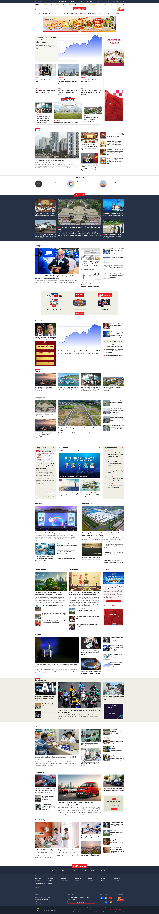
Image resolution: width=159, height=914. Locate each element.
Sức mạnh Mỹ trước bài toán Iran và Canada (45, 80)
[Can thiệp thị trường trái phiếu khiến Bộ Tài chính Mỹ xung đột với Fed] (45, 329)
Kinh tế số (65, 13)
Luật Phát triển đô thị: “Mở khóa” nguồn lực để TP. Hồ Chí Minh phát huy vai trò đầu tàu (45, 389)
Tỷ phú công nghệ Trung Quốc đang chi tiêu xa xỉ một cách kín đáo (116, 639)
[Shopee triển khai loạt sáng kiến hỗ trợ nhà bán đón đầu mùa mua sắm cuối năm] (38, 623)
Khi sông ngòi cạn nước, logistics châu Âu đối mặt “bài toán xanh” (91, 558)
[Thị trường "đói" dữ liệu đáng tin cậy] (56, 518)
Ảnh (36, 890)
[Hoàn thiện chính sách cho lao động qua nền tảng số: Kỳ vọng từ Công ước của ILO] (79, 695)
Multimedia (63, 448)
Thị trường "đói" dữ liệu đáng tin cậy (47, 533)
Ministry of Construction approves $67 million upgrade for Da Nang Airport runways (44, 119)
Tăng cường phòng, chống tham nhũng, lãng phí (89, 80)
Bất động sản (101, 13)
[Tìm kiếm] (39, 9)
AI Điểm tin (79, 177)
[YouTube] (117, 2)
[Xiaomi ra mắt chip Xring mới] (38, 706)
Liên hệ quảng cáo (81, 902)
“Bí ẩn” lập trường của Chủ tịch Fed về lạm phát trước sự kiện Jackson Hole (56, 666)
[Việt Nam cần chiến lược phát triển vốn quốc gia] (106, 326)
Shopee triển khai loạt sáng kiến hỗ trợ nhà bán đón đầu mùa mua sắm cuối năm (54, 621)
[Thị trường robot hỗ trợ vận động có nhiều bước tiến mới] (91, 828)
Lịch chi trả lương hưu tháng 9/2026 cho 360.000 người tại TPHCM (55, 758)
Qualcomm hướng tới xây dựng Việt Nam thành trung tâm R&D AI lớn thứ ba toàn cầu (115, 134)
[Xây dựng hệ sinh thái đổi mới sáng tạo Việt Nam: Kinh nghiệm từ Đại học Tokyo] (113, 688)
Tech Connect (89, 1)
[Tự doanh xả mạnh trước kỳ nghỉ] (106, 260)
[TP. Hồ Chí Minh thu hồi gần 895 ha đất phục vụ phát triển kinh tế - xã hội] (68, 70)
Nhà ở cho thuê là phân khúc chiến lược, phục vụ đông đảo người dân (116, 410)
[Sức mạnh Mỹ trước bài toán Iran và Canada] (45, 70)
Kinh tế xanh (74, 13)
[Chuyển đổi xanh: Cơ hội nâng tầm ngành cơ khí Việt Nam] (38, 608)
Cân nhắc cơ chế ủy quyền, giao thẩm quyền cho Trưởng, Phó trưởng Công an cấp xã (45, 215)
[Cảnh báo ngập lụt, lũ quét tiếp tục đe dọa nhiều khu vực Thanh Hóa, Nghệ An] (113, 226)
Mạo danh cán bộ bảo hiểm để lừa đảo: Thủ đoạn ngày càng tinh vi (116, 748)
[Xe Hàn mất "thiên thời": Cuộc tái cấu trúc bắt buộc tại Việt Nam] (38, 798)
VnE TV (81, 1)
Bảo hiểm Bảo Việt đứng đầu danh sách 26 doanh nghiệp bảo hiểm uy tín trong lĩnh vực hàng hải (116, 334)
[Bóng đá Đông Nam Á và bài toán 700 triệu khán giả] (106, 833)
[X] (111, 2)
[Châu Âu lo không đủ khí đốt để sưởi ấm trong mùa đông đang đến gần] (91, 664)
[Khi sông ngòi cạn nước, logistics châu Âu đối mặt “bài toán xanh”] (92, 549)
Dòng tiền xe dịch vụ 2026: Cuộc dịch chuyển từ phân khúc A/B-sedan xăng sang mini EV (78, 804)
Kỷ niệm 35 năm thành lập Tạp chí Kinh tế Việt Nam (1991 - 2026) (45, 466)
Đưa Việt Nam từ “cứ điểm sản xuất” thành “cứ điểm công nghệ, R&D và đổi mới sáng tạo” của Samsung (89, 168)
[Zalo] (114, 2)
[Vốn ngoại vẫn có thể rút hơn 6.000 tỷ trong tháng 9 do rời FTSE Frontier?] (106, 268)
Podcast (66, 450)
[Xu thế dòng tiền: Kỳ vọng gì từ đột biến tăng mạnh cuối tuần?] (106, 276)
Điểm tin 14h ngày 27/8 (50, 182)
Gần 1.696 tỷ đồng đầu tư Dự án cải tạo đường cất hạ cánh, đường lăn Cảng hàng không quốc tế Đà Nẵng (91, 389)
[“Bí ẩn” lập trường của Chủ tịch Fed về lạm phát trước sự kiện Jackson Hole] (57, 650)
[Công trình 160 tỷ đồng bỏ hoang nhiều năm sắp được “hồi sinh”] (79, 212)
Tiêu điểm (44, 13)
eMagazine (79, 450)
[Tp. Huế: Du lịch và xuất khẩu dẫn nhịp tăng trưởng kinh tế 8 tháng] (68, 379)
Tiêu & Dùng (71, 1)
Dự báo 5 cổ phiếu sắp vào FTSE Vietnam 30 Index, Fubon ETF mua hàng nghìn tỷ (117, 251)
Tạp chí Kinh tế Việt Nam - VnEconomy (115, 909)
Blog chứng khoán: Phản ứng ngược (115, 471)
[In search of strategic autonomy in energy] (68, 110)
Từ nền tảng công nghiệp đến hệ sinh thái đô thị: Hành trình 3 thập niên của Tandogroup (90, 494)
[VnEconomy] (68, 100)
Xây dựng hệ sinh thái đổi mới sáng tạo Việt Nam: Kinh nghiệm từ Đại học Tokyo (113, 698)
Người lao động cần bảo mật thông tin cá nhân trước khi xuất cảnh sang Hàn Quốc (116, 741)
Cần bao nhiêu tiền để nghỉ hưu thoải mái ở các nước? (116, 656)
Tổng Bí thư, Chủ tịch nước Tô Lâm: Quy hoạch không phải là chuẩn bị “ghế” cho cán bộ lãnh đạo (115, 152)
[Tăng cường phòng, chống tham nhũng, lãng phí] (91, 70)
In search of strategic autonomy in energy (66, 122)
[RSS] (110, 902)
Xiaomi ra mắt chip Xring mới (48, 704)
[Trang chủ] (39, 14)
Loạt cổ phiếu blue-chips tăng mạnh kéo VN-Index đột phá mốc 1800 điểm (115, 454)
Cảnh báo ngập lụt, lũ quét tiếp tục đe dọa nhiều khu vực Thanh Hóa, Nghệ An (113, 236)
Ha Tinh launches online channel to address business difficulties (91, 119)
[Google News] (123, 2)
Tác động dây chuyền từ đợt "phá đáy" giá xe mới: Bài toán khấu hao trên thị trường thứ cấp (48, 807)
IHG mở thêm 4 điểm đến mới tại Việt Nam (90, 856)
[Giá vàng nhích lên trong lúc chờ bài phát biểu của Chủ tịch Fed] (80, 47)
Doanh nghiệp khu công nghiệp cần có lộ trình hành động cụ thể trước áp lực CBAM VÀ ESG (102, 534)
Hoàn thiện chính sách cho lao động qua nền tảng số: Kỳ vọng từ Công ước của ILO (79, 711)
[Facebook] (108, 2)
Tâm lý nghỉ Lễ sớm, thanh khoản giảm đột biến (115, 486)
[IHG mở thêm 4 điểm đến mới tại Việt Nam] (91, 847)
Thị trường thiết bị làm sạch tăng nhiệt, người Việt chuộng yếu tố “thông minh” (117, 850)
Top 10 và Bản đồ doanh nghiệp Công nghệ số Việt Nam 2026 (113, 587)
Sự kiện (106, 569)
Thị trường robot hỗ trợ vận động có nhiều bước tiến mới (91, 837)
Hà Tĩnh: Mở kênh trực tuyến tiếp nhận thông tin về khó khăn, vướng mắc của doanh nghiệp (113, 389)
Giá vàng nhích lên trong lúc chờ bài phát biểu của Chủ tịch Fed (46, 40)
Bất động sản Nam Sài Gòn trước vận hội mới (116, 401)
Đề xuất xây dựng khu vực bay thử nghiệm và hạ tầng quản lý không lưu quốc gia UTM (45, 236)
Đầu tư (51, 13)
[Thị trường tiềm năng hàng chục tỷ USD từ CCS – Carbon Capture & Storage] (113, 205)
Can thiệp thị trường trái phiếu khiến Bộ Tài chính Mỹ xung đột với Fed (45, 338)
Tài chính (57, 13)
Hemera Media (56, 909)
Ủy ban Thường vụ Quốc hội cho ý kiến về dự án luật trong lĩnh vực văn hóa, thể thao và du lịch (89, 147)
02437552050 (72, 899)
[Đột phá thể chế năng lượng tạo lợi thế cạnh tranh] (79, 465)
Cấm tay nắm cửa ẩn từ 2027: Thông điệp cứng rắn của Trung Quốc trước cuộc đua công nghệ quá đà (45, 790)
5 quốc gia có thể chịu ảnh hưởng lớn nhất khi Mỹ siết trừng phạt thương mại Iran (91, 92)
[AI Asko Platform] (105, 295)
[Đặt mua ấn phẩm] (120, 9)
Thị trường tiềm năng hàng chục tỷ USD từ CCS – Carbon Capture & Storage (113, 215)
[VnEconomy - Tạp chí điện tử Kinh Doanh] (79, 866)
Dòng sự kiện (41, 448)
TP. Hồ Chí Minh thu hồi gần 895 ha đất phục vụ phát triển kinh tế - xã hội (68, 81)
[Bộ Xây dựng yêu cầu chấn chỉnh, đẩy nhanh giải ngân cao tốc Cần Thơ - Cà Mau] (106, 428)
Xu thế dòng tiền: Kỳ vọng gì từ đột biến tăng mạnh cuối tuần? (117, 275)
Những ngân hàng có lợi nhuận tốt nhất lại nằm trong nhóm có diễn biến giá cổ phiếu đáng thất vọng (90, 284)
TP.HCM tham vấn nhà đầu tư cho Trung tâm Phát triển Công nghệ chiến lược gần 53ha (44, 558)
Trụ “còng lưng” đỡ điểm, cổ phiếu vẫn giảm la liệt (115, 479)
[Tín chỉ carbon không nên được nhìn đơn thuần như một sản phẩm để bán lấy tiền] (51, 581)
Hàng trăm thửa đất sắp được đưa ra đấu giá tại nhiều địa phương (77, 429)
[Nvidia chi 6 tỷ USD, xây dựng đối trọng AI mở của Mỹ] (38, 714)
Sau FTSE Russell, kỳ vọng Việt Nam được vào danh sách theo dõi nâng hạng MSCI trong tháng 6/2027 (91, 263)
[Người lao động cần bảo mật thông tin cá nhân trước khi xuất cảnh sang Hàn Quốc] (106, 740)
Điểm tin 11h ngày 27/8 (82, 182)
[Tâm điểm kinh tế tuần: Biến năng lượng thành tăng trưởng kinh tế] (69, 485)
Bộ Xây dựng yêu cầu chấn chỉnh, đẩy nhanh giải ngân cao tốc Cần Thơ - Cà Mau (117, 428)
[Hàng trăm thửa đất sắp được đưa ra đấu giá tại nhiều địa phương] (79, 413)
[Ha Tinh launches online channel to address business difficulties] (93, 108)
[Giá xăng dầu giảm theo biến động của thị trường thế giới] (72, 627)
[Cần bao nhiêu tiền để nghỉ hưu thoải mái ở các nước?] (106, 657)
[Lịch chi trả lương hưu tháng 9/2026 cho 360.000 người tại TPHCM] (57, 742)
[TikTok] (120, 2)
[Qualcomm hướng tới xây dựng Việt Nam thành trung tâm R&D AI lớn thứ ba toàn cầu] (103, 135)
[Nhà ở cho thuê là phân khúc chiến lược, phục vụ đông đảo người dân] (106, 411)
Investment (39, 114)
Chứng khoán (62, 1)
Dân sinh (116, 13)
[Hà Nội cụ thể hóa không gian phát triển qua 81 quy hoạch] (106, 419)
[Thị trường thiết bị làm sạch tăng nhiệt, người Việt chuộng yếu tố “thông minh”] (106, 850)
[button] (37, 496)
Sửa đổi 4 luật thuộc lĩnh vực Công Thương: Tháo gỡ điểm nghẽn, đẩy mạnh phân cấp (114, 143)
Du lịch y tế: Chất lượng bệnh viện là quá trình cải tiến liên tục (56, 850)
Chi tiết (114, 601)
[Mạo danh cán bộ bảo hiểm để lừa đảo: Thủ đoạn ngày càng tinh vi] (106, 749)
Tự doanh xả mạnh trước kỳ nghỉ (116, 258)
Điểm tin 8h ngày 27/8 (114, 182)
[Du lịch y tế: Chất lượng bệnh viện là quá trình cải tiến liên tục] (57, 835)
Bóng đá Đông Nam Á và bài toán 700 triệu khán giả (116, 832)
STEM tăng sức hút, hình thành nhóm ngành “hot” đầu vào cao (89, 744)
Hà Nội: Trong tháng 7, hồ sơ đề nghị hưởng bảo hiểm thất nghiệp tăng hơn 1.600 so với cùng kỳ (117, 758)
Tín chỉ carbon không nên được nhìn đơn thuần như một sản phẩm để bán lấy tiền (49, 594)
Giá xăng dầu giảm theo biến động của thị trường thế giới (87, 625)
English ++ (97, 1)
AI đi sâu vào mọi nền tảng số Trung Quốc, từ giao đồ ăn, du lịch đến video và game (45, 698)
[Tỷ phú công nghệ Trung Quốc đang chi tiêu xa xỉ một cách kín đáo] (106, 640)
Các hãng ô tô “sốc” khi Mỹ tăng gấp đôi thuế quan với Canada (45, 91)
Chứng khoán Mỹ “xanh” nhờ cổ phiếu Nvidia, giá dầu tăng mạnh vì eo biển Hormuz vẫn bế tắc (55, 277)
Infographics (72, 450)
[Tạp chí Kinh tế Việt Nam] (54, 295)
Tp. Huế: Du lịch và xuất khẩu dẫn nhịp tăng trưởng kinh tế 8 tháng (68, 388)
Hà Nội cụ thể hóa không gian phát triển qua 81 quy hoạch (117, 419)
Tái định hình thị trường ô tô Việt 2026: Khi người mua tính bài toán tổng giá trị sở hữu (113, 790)
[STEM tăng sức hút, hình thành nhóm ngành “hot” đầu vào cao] (91, 735)
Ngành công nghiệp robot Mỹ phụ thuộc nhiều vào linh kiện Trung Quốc (67, 92)
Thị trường (83, 13)
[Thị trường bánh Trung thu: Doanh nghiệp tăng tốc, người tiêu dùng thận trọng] (106, 841)
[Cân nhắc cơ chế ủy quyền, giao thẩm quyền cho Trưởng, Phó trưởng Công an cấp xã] (45, 205)
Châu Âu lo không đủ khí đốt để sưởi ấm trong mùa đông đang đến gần (91, 672)
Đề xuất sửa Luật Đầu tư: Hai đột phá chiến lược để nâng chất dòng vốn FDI (90, 764)
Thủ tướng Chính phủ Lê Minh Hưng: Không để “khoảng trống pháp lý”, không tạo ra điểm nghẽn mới (115, 161)
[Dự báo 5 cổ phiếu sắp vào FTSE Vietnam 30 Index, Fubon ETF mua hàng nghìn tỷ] (106, 251)
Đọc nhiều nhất (110, 448)
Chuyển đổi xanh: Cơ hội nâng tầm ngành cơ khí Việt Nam (53, 606)
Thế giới (109, 13)
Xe (77, 1)
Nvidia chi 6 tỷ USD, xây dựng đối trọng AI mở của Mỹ (48, 714)
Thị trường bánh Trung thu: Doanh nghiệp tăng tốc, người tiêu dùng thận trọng (117, 842)
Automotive (39, 772)
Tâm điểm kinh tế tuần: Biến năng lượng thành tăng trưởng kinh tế (68, 494)
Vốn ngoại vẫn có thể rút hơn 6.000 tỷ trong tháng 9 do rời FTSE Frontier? (117, 267)
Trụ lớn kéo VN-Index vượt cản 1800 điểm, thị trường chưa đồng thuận (115, 463)
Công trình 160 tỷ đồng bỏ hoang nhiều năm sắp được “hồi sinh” (79, 228)
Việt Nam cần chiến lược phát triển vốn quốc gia (116, 324)
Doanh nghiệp (92, 13)
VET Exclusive (57, 120)
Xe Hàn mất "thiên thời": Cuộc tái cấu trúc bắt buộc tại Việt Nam (49, 798)
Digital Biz (86, 115)
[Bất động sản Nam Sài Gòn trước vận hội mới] (106, 403)
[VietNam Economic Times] (79, 295)
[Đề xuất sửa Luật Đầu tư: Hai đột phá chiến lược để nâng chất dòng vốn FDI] (91, 754)
